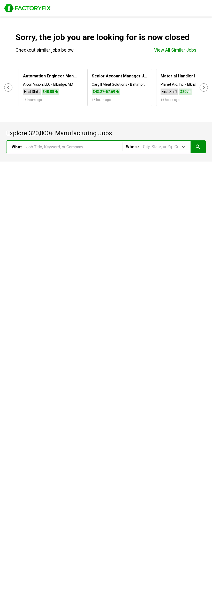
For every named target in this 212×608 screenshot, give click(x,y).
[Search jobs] (198, 147)
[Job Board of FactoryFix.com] (27, 8)
